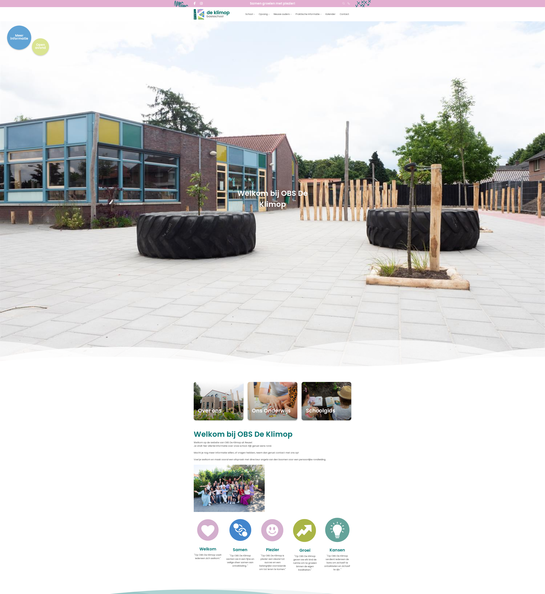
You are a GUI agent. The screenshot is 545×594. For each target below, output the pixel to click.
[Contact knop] (349, 3)
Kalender (330, 14)
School (249, 14)
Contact (344, 14)
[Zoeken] (343, 3)
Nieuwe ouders (281, 14)
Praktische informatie (307, 14)
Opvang (263, 14)
